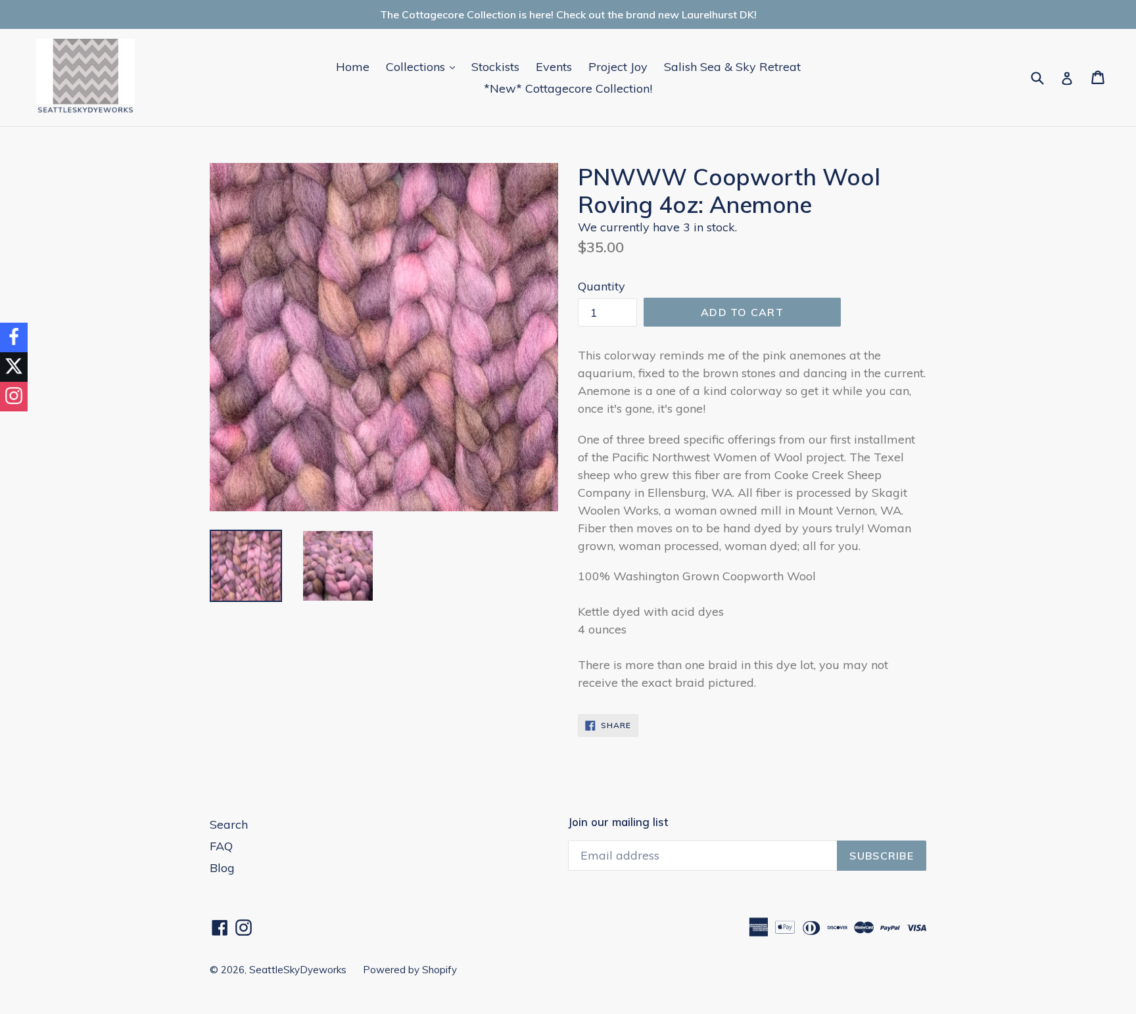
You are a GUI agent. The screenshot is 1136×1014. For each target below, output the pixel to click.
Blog (222, 867)
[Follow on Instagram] (14, 396)
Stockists (495, 66)
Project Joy (618, 66)
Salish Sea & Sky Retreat (732, 66)
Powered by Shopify (410, 969)
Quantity (601, 286)
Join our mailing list (618, 822)
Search (229, 824)
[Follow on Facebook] (14, 337)
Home (352, 66)
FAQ (221, 846)
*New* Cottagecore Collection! (568, 88)
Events (554, 66)
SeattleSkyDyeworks (297, 969)
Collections (424, 66)
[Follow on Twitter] (14, 367)
